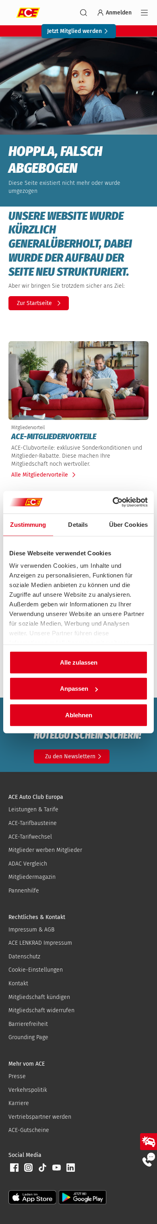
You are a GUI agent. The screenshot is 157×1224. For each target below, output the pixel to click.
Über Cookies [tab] (128, 524)
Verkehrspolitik (27, 1090)
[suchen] (83, 13)
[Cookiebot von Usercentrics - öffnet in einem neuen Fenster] (113, 502)
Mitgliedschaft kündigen (39, 997)
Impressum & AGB (31, 929)
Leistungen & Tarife (33, 809)
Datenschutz (24, 956)
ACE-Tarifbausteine (32, 823)
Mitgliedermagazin (32, 877)
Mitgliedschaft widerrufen (41, 1010)
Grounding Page (28, 1037)
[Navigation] (144, 13)
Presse (17, 1076)
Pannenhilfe (23, 890)
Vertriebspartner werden (39, 1116)
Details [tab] (78, 524)
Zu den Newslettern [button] (70, 756)
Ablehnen (78, 714)
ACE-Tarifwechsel (30, 836)
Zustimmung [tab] (28, 524)
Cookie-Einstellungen (35, 969)
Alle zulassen (78, 662)
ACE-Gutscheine (28, 1130)
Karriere (18, 1103)
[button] (14, 1167)
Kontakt (18, 983)
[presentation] (78, 436)
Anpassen (74, 688)
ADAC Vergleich (27, 863)
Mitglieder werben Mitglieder (45, 850)
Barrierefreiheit (28, 1024)
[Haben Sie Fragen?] (148, 1159)
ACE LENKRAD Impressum (40, 942)
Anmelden (119, 12)
